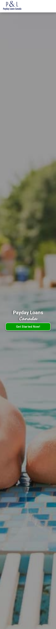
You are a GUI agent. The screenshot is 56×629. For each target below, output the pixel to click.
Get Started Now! (28, 326)
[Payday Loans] (16, 6)
